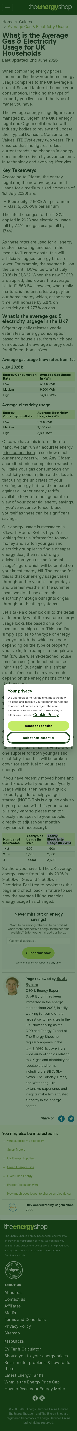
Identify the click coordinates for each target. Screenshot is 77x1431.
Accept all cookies (38, 726)
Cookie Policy (46, 714)
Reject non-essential (38, 738)
